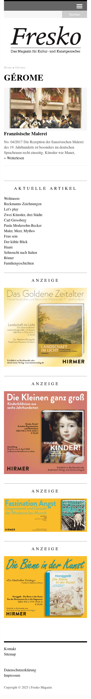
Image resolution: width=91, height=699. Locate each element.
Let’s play (11, 209)
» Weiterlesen (14, 157)
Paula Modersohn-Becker (23, 225)
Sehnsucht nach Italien (20, 252)
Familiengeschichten (19, 263)
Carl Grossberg (15, 219)
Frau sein (11, 236)
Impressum (12, 675)
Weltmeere (12, 198)
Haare (8, 246)
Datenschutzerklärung (20, 669)
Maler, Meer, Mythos (19, 230)
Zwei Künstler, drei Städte (23, 214)
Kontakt (10, 648)
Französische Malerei (25, 133)
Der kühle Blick (16, 241)
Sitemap (10, 653)
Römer (9, 257)
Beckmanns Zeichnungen (23, 203)
